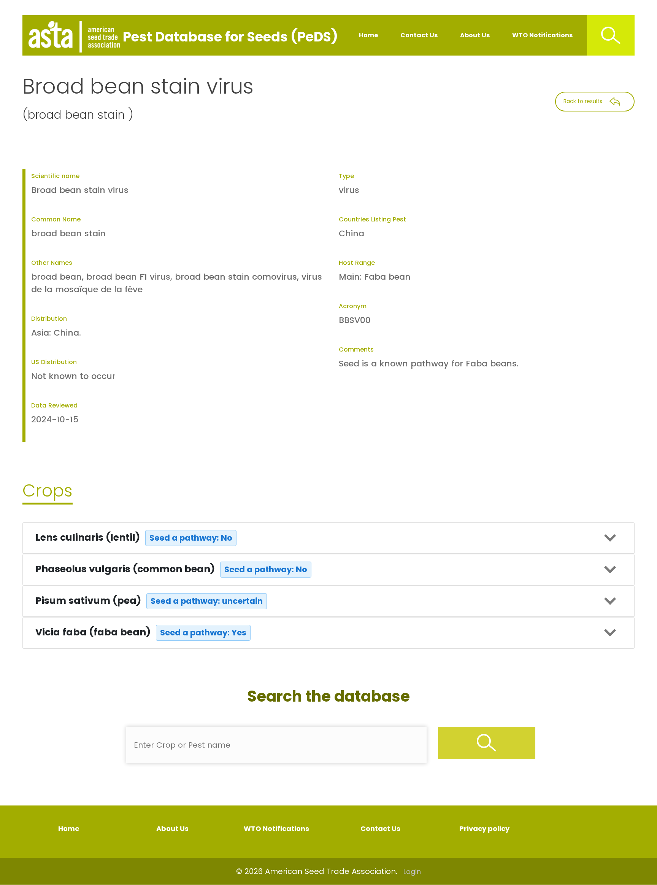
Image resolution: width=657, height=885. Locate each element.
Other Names (51, 262)
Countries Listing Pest (372, 219)
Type (346, 176)
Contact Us (419, 35)
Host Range (357, 262)
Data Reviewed (54, 405)
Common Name (56, 219)
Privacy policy (484, 828)
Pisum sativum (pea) (149, 600)
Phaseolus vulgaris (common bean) (171, 569)
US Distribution (54, 362)
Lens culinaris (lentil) (133, 537)
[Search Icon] (611, 35)
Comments (356, 349)
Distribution (49, 318)
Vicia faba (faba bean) (140, 632)
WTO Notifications (542, 35)
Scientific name (55, 176)
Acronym (353, 306)
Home (368, 35)
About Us (475, 35)
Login (412, 871)
